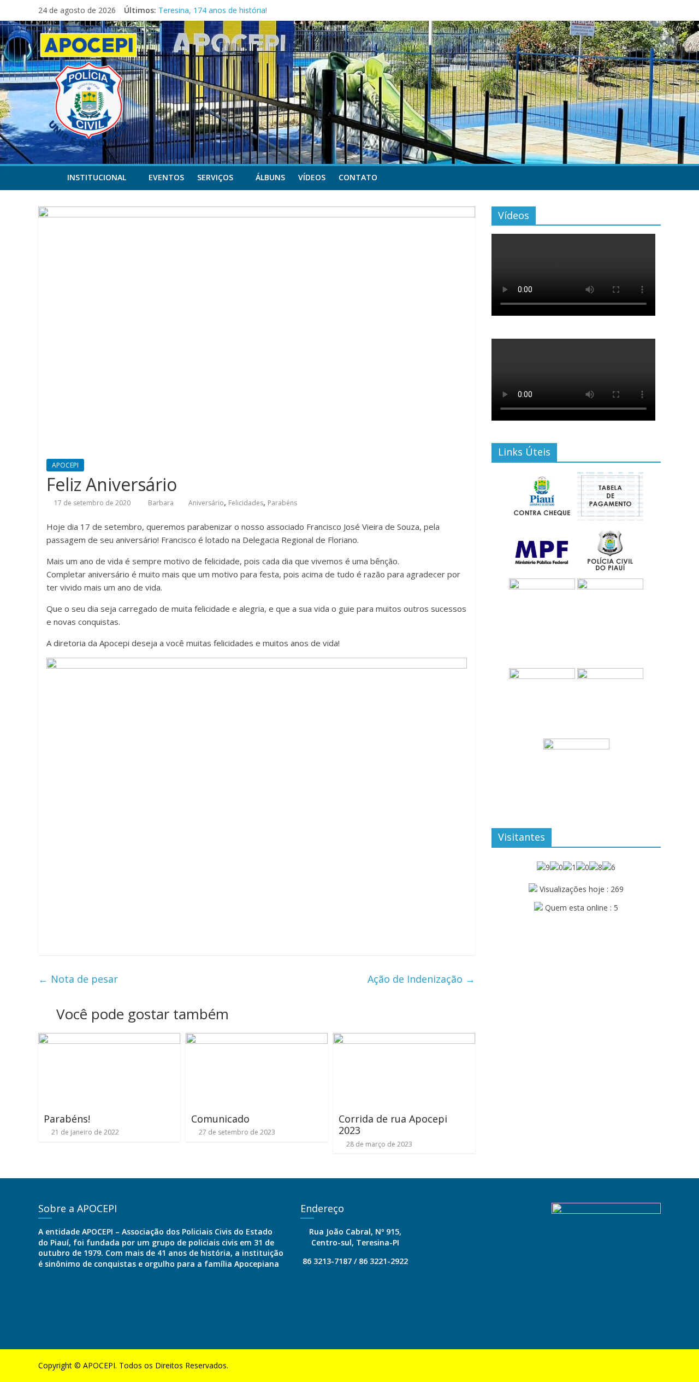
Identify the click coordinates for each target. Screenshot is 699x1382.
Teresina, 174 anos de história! (212, 10)
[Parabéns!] (109, 1039)
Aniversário (206, 502)
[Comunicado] (257, 1039)
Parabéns (282, 502)
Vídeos (311, 177)
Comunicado (220, 1118)
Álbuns (270, 177)
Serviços (215, 177)
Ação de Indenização (421, 978)
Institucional (96, 177)
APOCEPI (65, 465)
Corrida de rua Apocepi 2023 (393, 1124)
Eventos (166, 177)
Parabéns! (67, 1118)
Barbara (161, 502)
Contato (358, 177)
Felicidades (245, 502)
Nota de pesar (78, 978)
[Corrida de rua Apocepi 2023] (404, 1039)
